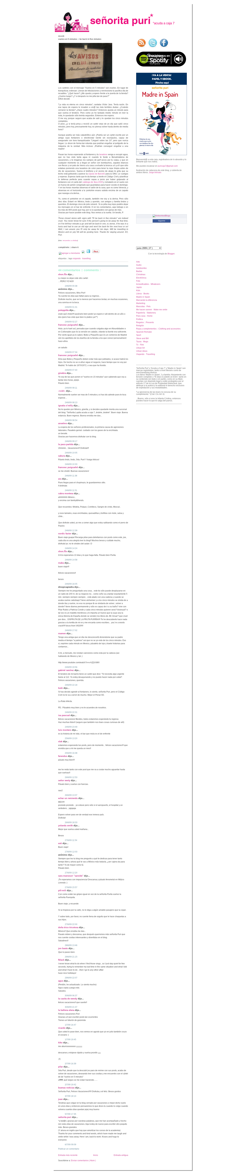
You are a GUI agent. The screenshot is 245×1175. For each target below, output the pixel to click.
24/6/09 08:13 (71, 402)
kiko (60, 1042)
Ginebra (62, 373)
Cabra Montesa (66, 493)
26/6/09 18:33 (71, 822)
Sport (138, 335)
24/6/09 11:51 (71, 490)
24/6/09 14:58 (71, 560)
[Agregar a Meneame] (69, 253)
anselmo (63, 423)
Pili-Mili (62, 890)
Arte (138, 262)
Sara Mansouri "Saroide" (71, 876)
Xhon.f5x (63, 274)
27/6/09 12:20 (71, 873)
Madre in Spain (143, 297)
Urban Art (140, 348)
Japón (139, 287)
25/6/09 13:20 (71, 738)
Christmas (140, 274)
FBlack (61, 960)
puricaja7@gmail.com (168, 166)
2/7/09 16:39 (70, 1063)
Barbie (139, 271)
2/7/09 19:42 (70, 1084)
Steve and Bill (142, 338)
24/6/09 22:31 (71, 712)
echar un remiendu (68, 798)
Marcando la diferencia (146, 300)
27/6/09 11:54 (71, 840)
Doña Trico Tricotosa (68, 927)
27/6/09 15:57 (71, 887)
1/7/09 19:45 (70, 1039)
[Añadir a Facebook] (83, 253)
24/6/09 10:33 (71, 464)
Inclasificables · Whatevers (148, 284)
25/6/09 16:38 (71, 753)
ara (60, 479)
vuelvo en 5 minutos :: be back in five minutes (79, 39)
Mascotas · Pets (143, 306)
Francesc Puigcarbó (68, 325)
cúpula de (96, 174)
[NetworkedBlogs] (161, 216)
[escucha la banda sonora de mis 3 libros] (161, 66)
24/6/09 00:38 (71, 286)
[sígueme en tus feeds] (141, 48)
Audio (139, 265)
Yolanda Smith (66, 825)
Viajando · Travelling (82, 258)
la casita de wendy (68, 998)
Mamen (62, 633)
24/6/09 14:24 (71, 548)
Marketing (140, 303)
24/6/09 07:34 (71, 352)
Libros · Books (142, 293)
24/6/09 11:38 (71, 476)
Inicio (95, 1155)
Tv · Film (140, 345)
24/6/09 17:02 (71, 630)
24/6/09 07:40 (71, 370)
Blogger (171, 254)
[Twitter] (89, 253)
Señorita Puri (65, 1117)
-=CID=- (62, 391)
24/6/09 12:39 (71, 530)
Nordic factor (65, 533)
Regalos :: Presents (145, 322)
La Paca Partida (66, 444)
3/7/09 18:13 (70, 1096)
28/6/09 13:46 (71, 945)
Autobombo (141, 268)
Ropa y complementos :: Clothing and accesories (158, 329)
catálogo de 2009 (92, 182)
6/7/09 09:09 (70, 1144)
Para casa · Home (144, 316)
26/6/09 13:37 (71, 795)
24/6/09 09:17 (71, 441)
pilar (61, 1066)
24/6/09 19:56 (71, 667)
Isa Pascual (64, 715)
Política (139, 319)
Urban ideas (141, 351)
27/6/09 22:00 (71, 924)
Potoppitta (63, 310)
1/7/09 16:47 (70, 1025)
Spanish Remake (144, 332)
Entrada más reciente (68, 1155)
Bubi (61, 688)
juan (60, 1099)
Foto (138, 281)
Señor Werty (64, 780)
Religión (140, 325)
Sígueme (161, 221)
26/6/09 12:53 (71, 777)
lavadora (103, 154)
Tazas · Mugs (142, 341)
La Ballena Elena (66, 1010)
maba (61, 563)
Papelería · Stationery (146, 313)
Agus (61, 981)
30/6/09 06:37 (71, 995)
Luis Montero (65, 730)
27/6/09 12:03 (71, 852)
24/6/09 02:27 (71, 322)
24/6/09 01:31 (71, 307)
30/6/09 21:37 (71, 1007)
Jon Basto (63, 948)
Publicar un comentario (68, 1149)
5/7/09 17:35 (70, 1114)
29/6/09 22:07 (71, 978)
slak (60, 741)
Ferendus (63, 756)
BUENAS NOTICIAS (66, 1087)
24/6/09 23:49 (71, 727)
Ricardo (62, 1028)
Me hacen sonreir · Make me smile (151, 309)
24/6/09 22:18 (71, 685)
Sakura (62, 456)
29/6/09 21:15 (71, 957)
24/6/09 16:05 (71, 584)
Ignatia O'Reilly (66, 405)
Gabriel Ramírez (66, 670)
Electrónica (141, 278)
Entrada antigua (121, 1155)
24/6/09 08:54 (71, 420)
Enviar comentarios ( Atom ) (83, 1160)
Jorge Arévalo (155, 172)
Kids (138, 290)
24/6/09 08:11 (71, 388)
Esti (60, 843)
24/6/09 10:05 (71, 453)
